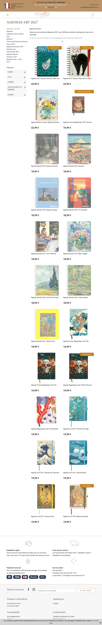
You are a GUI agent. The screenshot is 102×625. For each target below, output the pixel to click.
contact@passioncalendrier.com (89, 7)
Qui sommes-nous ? (14, 603)
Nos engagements (13, 616)
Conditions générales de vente (63, 616)
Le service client (13, 606)
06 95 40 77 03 (94, 4)
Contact (55, 603)
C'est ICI (51, 7)
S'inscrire (85, 591)
